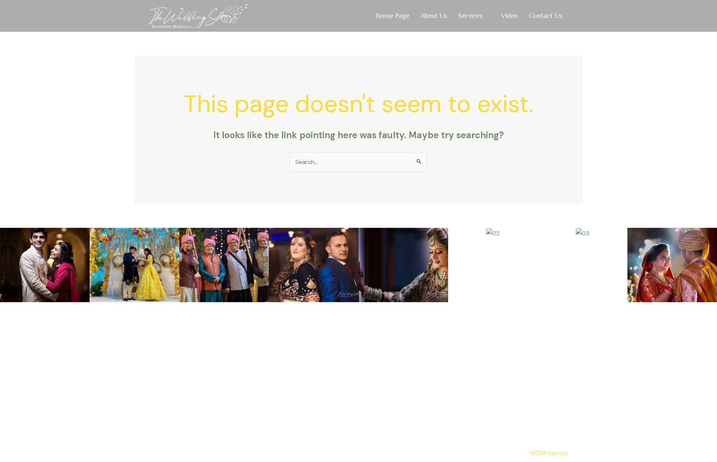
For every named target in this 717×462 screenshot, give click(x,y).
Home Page (392, 15)
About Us (433, 15)
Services (470, 15)
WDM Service (549, 453)
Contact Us (545, 15)
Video (509, 15)
